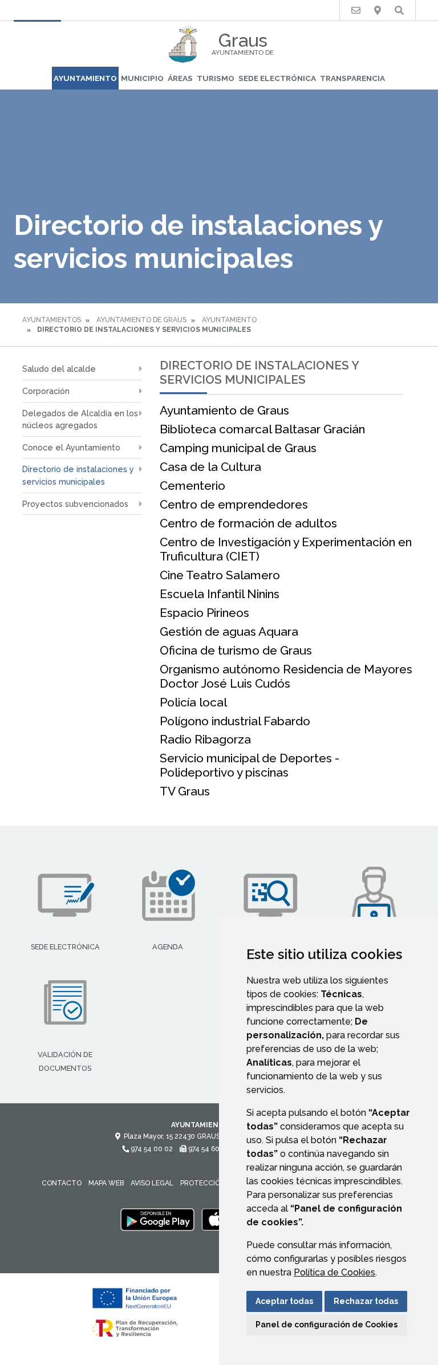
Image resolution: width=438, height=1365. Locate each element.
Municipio (142, 78)
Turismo (215, 78)
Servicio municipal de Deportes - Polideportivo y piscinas (249, 765)
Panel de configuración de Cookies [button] (327, 1324)
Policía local (193, 702)
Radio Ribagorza (205, 739)
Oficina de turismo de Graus (236, 650)
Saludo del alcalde (59, 368)
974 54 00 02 (151, 1149)
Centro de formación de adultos (248, 523)
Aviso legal (152, 1183)
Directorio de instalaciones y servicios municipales (78, 475)
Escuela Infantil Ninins (219, 594)
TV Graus (185, 791)
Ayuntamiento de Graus (141, 320)
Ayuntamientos (51, 320)
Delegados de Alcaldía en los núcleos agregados (80, 419)
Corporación (46, 391)
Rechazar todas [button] (366, 1301)
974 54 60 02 (208, 1149)
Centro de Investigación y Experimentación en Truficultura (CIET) (286, 549)
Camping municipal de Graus (238, 448)
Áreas (180, 78)
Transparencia (352, 78)
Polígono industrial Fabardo (235, 721)
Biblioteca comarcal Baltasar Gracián (262, 429)
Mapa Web (106, 1183)
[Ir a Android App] (157, 1219)
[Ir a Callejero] (377, 10)
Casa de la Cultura (210, 467)
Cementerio (192, 485)
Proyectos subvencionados (75, 504)
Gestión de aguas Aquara (229, 631)
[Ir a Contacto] (355, 10)
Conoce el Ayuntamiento (71, 447)
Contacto (62, 1183)
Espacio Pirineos (204, 613)
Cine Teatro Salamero (220, 575)
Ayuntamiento (85, 78)
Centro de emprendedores (234, 504)
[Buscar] (399, 10)
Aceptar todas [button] (284, 1301)
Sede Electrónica (277, 78)
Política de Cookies (334, 1272)
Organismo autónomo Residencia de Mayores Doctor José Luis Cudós (286, 676)
